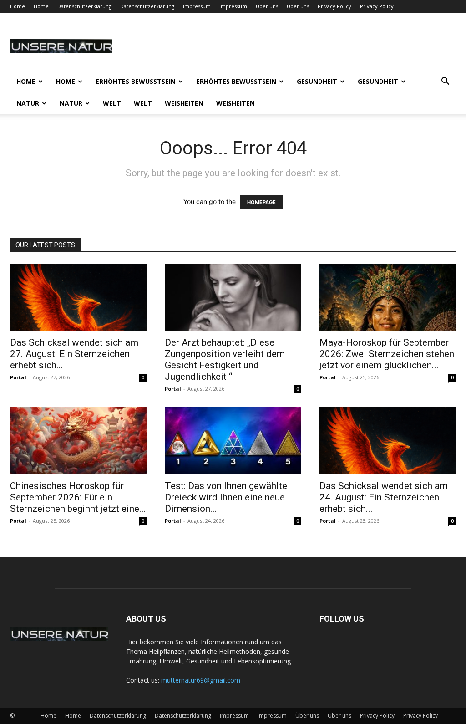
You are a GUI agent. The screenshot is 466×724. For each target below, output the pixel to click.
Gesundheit (317, 81)
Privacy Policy (334, 6)
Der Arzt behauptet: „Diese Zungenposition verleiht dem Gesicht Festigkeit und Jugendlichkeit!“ (225, 359)
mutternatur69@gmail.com (200, 680)
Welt (112, 103)
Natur (27, 103)
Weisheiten (184, 103)
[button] (445, 82)
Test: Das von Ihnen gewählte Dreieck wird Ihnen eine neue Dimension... (226, 497)
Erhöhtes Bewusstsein (136, 81)
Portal (18, 377)
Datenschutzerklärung (84, 6)
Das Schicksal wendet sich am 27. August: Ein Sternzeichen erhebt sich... (74, 354)
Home (17, 6)
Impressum (197, 6)
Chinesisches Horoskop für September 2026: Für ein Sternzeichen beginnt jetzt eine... (78, 497)
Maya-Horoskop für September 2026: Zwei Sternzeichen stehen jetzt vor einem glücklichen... (386, 354)
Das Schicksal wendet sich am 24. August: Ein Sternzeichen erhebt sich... (383, 497)
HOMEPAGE (261, 202)
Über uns (267, 6)
